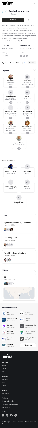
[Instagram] (15, 415)
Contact (4, 368)
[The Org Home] (7, 3)
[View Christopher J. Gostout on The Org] (10, 77)
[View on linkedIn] (24, 56)
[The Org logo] (7, 356)
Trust (3, 382)
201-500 (5, 56)
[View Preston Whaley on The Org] (19, 138)
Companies (5, 393)
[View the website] (27, 56)
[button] (10, 82)
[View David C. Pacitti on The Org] (10, 166)
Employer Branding (8, 401)
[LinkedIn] (7, 415)
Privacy (20, 422)
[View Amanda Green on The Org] (27, 123)
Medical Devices (7, 48)
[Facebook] (11, 415)
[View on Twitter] (21, 56)
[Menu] (34, 3)
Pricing (4, 385)
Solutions (5, 379)
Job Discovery (6, 407)
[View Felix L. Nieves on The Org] (10, 123)
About (4, 365)
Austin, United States (27, 48)
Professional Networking (10, 404)
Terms (14, 422)
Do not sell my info (30, 422)
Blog (3, 371)
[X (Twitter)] (3, 415)
